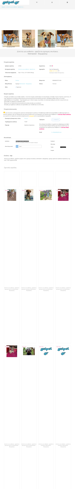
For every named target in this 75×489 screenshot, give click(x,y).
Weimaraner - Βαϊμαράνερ (26, 83)
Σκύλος (17, 80)
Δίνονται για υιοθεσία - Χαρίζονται (26, 69)
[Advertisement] (37, 18)
